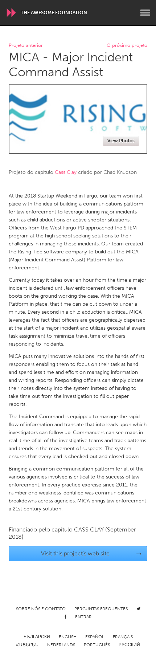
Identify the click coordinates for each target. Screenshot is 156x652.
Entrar (83, 616)
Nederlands (61, 644)
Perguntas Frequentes (101, 608)
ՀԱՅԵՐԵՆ (27, 644)
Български (37, 636)
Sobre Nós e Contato (41, 608)
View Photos (121, 140)
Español (94, 636)
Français (123, 636)
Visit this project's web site (91, 553)
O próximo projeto (127, 45)
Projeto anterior (26, 45)
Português (97, 644)
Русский (129, 644)
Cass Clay (66, 172)
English (68, 636)
